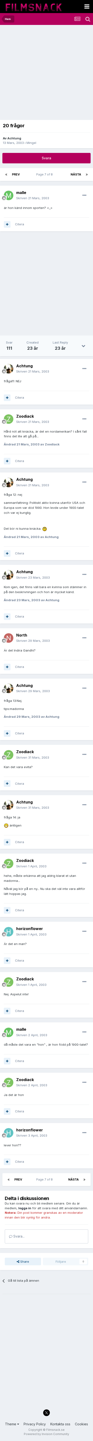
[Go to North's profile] (8, 638)
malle (21, 192)
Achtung (14, 138)
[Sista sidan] (86, 174)
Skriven (32, 198)
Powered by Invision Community (46, 1434)
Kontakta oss (60, 1424)
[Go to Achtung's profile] (8, 368)
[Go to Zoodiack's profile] (8, 419)
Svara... (18, 1236)
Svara (46, 158)
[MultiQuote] (7, 224)
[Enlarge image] (44, 528)
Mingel (31, 143)
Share (24, 1261)
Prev (16, 174)
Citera (19, 224)
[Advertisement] (46, 73)
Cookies (81, 1424)
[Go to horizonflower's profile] (8, 931)
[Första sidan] (6, 174)
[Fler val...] (84, 195)
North (21, 635)
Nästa (76, 174)
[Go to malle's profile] (8, 195)
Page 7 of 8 (45, 174)
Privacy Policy (35, 1424)
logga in (24, 1208)
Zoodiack (25, 416)
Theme (11, 1424)
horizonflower (29, 928)
